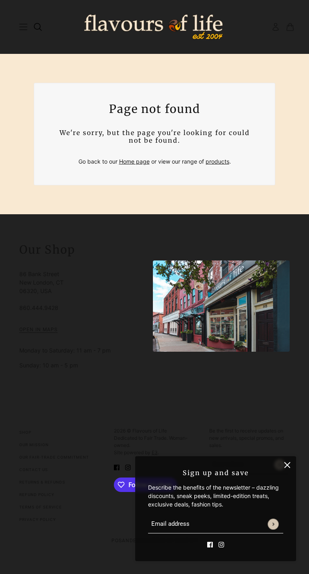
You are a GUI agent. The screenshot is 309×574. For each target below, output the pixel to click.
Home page (134, 161)
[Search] (38, 27)
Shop (25, 432)
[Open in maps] (221, 306)
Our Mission (34, 445)
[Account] (276, 27)
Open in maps (38, 329)
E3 (155, 452)
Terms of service (40, 507)
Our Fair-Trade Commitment (54, 457)
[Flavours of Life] (155, 27)
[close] (287, 465)
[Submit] (273, 524)
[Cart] (290, 27)
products (217, 161)
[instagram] (221, 544)
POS (116, 540)
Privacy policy (37, 519)
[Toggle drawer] (23, 27)
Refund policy (36, 494)
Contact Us (33, 469)
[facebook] (210, 544)
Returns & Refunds (42, 482)
